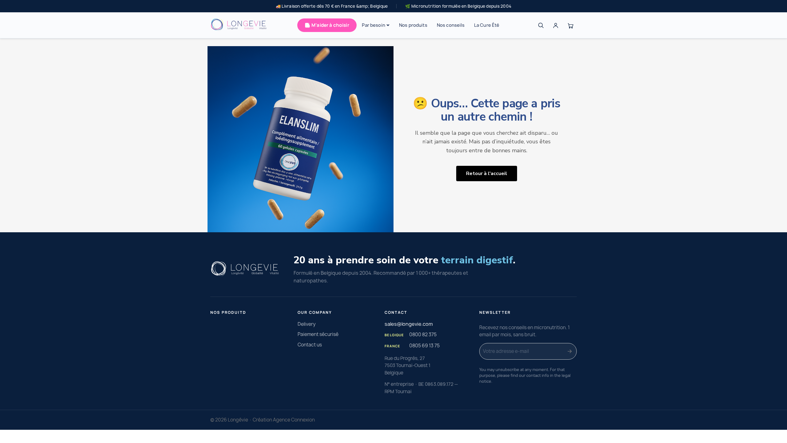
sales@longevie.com (409, 324)
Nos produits (413, 25)
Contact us (310, 344)
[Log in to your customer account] (555, 25)
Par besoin (373, 25)
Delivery (307, 324)
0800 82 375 (423, 334)
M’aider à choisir (330, 25)
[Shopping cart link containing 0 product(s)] (570, 25)
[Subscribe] (569, 351)
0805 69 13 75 (424, 345)
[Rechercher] (540, 25)
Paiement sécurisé (318, 334)
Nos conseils (451, 25)
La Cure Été (487, 25)
